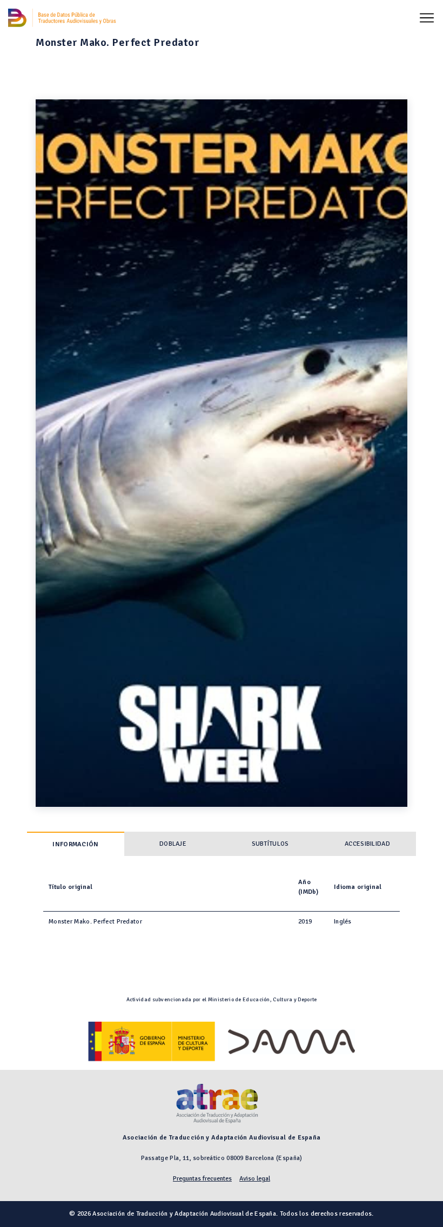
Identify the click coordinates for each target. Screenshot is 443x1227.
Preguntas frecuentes (202, 1179)
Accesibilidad (367, 844)
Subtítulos (270, 844)
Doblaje (172, 844)
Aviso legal (254, 1179)
